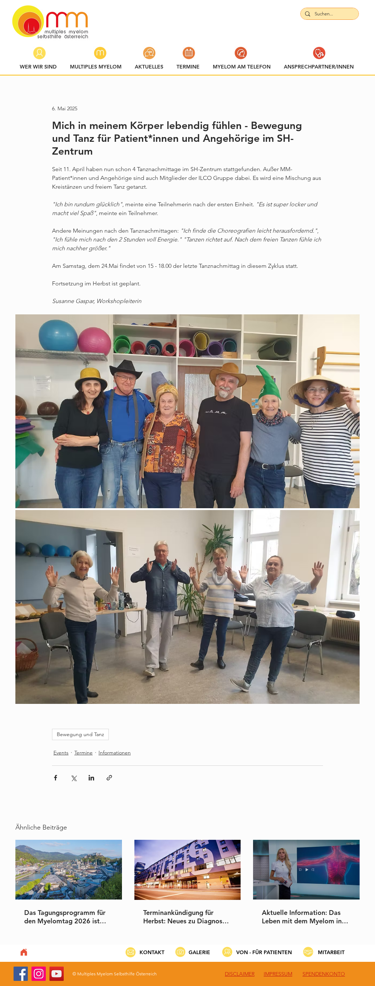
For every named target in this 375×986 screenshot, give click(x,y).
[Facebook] (21, 974)
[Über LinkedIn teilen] (91, 777)
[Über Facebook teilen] (55, 777)
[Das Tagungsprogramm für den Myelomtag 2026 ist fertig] (68, 870)
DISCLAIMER (240, 974)
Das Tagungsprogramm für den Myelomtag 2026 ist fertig (64, 916)
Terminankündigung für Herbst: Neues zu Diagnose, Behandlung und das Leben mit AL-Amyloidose (185, 916)
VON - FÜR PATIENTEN (264, 952)
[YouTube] (56, 974)
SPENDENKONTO (323, 974)
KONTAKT (152, 952)
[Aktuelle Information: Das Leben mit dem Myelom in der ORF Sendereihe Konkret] (306, 870)
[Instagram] (38, 974)
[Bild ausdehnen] (187, 411)
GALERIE (199, 952)
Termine (83, 752)
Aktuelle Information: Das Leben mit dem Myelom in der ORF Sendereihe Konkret (305, 916)
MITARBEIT (331, 952)
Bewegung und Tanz (80, 734)
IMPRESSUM (278, 974)
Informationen (115, 752)
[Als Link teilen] (109, 777)
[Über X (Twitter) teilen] (73, 777)
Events (60, 752)
